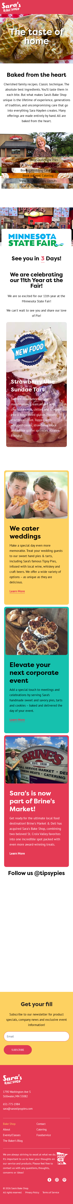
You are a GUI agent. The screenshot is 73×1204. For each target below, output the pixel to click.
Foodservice (43, 1135)
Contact (40, 1124)
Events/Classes (11, 1135)
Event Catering (38, 175)
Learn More (17, 591)
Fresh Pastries (38, 186)
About (6, 1129)
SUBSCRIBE (17, 1050)
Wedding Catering (38, 170)
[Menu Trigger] (64, 8)
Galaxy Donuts (38, 181)
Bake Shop (9, 1124)
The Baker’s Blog (13, 1140)
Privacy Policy (32, 1192)
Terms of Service (50, 1192)
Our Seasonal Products (37, 165)
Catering (41, 1129)
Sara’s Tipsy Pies (38, 160)
